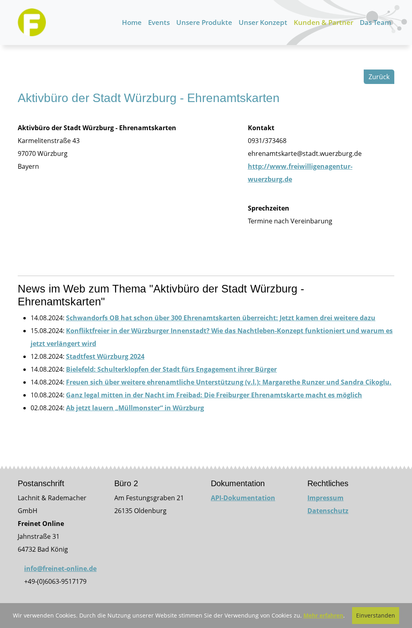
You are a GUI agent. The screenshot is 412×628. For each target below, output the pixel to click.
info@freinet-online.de (60, 568)
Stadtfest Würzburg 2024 (105, 356)
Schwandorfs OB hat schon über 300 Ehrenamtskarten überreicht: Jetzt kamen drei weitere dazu (220, 317)
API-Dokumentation (243, 497)
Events (159, 22)
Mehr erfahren (323, 615)
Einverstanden (375, 615)
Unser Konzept (263, 22)
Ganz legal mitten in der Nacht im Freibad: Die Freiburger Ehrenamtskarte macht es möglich (214, 395)
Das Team (375, 22)
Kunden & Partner (323, 22)
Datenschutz (327, 510)
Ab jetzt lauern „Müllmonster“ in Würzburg (135, 407)
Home (132, 22)
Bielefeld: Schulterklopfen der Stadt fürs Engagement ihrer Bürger (171, 369)
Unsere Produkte (204, 22)
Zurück (379, 76)
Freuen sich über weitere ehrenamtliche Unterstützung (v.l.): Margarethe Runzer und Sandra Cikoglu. (228, 382)
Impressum (325, 497)
